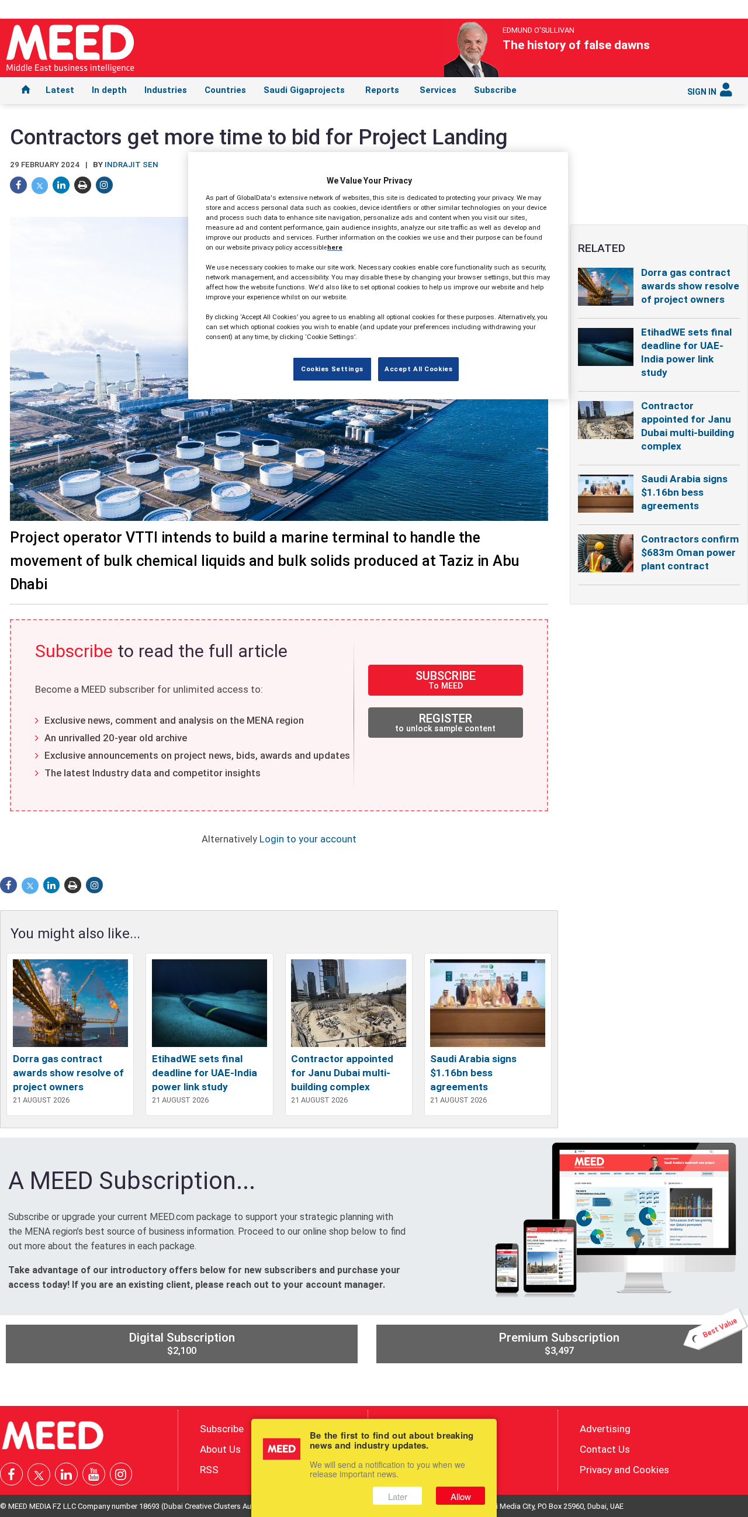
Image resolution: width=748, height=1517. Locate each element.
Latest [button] (60, 90)
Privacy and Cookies (624, 1469)
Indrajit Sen (131, 164)
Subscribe (495, 90)
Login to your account (307, 839)
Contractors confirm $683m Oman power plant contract (690, 552)
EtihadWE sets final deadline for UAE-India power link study (204, 1073)
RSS (209, 1469)
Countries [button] (225, 90)
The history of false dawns (576, 45)
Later (397, 1496)
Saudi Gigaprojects (304, 90)
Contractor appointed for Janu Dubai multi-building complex (342, 1073)
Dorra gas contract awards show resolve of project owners (68, 1073)
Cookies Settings (332, 368)
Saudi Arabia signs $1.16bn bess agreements (473, 1073)
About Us (220, 1448)
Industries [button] (165, 90)
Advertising (605, 1429)
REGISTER (445, 722)
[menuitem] (25, 90)
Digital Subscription (182, 1343)
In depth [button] (109, 90)
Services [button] (438, 90)
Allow (461, 1496)
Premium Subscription (618, 1340)
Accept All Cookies (418, 368)
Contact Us (605, 1448)
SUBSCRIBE (445, 679)
